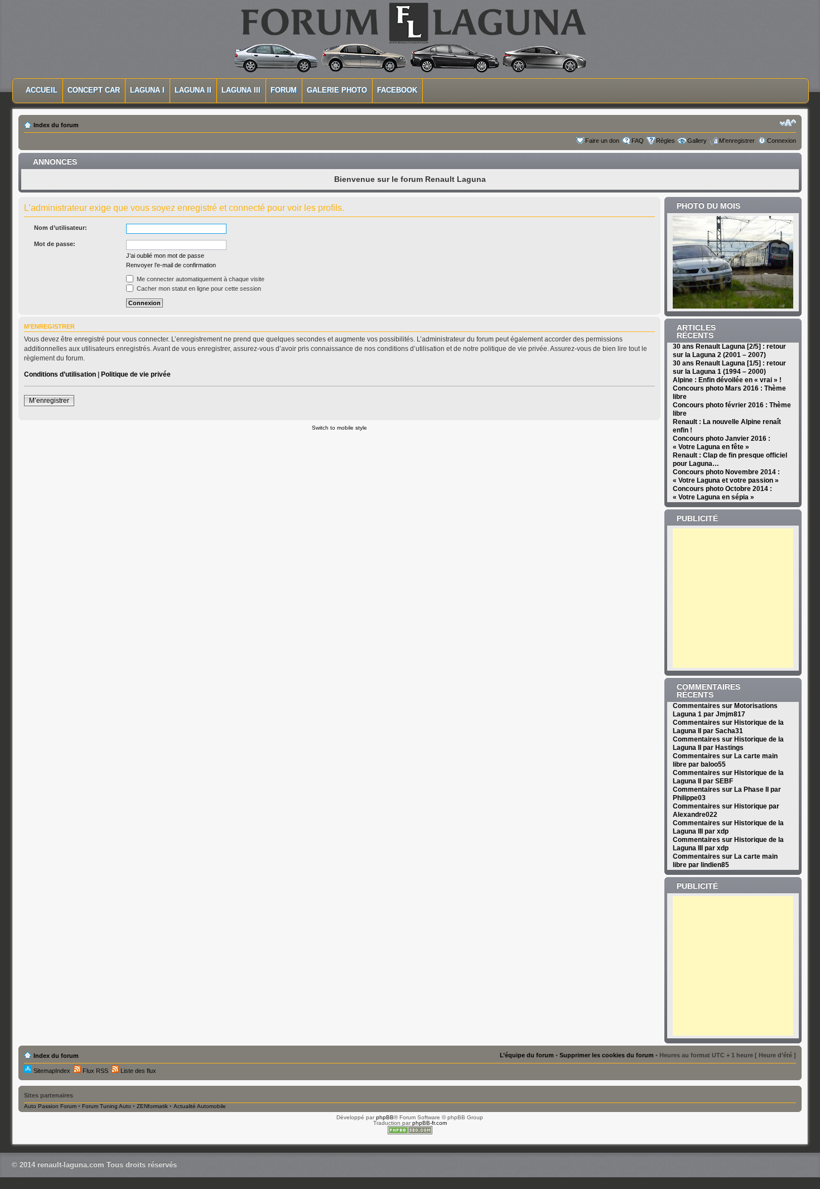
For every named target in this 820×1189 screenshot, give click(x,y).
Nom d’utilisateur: (60, 227)
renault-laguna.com (70, 1165)
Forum (284, 90)
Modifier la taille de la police (788, 123)
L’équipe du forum (527, 1055)
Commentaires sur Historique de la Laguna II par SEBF (728, 777)
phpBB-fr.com (429, 1123)
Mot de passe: (54, 243)
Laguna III (241, 90)
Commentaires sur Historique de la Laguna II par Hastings (728, 743)
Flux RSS (94, 1070)
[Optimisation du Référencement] (410, 1132)
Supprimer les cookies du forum (606, 1055)
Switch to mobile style (339, 428)
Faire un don (602, 140)
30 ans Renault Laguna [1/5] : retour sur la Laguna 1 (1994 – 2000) (729, 367)
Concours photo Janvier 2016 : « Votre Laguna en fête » (721, 443)
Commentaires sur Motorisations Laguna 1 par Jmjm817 (725, 710)
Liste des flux (137, 1070)
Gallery (697, 140)
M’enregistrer (737, 140)
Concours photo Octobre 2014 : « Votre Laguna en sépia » (722, 493)
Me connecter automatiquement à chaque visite (199, 279)
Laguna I (147, 90)
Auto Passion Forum (50, 1106)
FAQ (637, 140)
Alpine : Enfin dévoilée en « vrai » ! (727, 380)
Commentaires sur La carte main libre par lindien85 (725, 861)
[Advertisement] (742, 598)
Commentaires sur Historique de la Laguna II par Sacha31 (728, 727)
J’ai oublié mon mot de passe (165, 255)
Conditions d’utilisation (60, 374)
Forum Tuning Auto (106, 1106)
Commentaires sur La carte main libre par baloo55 (725, 760)
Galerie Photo (337, 90)
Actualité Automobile (199, 1106)
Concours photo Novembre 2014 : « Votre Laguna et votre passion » (726, 476)
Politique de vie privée (136, 374)
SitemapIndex (51, 1070)
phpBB (385, 1117)
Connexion (781, 140)
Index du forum (56, 125)
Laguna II (193, 90)
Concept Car (93, 90)
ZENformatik (152, 1106)
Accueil (41, 90)
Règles (665, 140)
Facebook (397, 90)
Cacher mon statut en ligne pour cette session (198, 288)
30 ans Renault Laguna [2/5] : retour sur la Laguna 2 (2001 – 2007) (729, 351)
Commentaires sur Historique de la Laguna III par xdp (728, 827)
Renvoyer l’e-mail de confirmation (171, 265)
